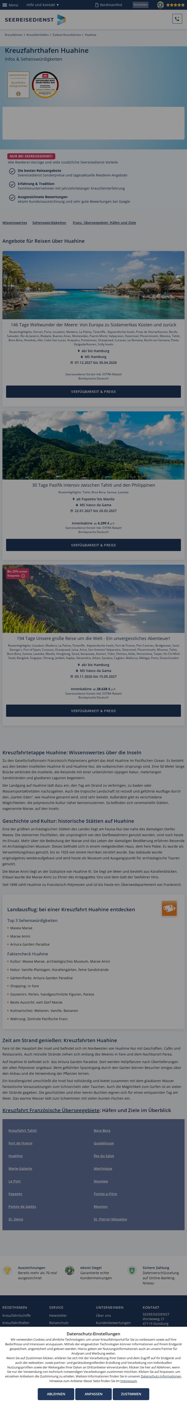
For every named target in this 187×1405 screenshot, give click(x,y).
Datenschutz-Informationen (161, 1376)
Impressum (128, 1381)
